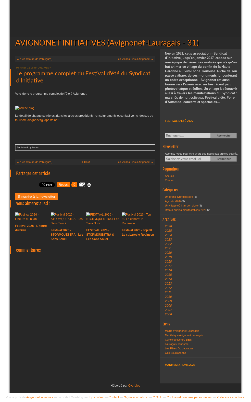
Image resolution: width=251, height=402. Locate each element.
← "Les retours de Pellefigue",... (35, 58)
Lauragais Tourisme (176, 344)
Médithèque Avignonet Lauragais (184, 335)
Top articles (95, 397)
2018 (168, 261)
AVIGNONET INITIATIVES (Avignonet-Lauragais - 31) (125, 24)
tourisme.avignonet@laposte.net (36, 120)
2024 (168, 235)
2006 (168, 314)
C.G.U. (157, 397)
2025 (168, 230)
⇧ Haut (85, 162)
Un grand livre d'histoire (179, 196)
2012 (168, 288)
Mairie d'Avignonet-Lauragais (182, 330)
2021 (168, 248)
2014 (168, 279)
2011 (168, 292)
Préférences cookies (230, 397)
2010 (168, 297)
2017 (168, 266)
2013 (168, 283)
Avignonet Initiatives (39, 397)
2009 (168, 301)
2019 (168, 257)
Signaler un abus (136, 397)
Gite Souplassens (175, 352)
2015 (168, 274)
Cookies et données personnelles (189, 397)
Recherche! (224, 135)
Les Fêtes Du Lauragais (179, 348)
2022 (168, 244)
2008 (168, 305)
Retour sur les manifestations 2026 (186, 209)
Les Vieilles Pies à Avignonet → (135, 58)
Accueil (169, 175)
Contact (169, 180)
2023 (168, 239)
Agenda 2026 (173, 201)
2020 (168, 252)
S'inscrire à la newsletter (36, 196)
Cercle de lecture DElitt (178, 339)
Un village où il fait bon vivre (182, 205)
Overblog (134, 385)
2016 (168, 270)
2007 (168, 310)
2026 (168, 226)
